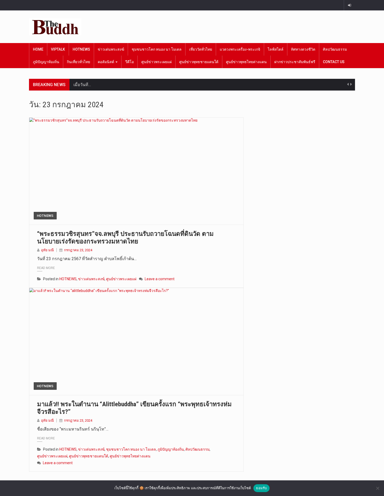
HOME (38, 49)
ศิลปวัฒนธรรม (335, 49)
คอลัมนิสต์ (106, 62)
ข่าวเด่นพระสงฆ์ (111, 49)
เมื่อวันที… (82, 84)
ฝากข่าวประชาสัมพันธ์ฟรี (294, 62)
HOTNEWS (81, 49)
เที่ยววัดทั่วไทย (200, 49)
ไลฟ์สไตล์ (275, 49)
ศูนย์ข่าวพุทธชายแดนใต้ (198, 62)
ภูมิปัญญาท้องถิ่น (46, 62)
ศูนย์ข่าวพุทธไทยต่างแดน (246, 62)
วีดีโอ (129, 62)
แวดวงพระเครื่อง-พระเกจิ (240, 49)
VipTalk (58, 49)
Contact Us (334, 62)
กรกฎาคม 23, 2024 (78, 250)
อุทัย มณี (47, 250)
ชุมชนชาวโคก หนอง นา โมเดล (157, 49)
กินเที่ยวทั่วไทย (78, 62)
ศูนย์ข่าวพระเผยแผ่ (156, 62)
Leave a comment (159, 279)
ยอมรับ (261, 488)
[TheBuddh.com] (55, 26)
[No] (377, 488)
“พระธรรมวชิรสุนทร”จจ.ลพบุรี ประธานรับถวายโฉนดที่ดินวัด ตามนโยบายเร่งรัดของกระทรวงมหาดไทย (125, 237)
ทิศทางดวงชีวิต (303, 49)
